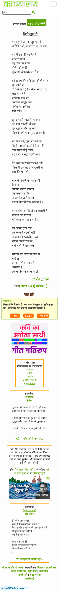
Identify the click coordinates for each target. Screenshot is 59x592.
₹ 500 (15, 315)
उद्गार (30, 369)
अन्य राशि (43, 315)
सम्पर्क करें (22, 574)
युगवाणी (49, 567)
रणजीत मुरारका (40, 279)
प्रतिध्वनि (32, 571)
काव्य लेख (43, 571)
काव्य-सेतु (21, 571)
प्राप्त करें (36, 23)
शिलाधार (41, 567)
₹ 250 (28, 315)
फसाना (31, 376)
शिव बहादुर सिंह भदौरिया (25, 469)
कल (30, 373)
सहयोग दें (29, 578)
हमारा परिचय (35, 574)
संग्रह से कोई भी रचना (12, 567)
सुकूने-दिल (30, 383)
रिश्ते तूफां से (30, 380)
